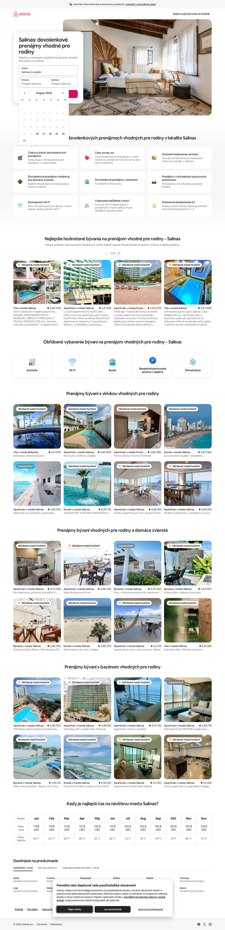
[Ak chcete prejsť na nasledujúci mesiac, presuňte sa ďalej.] (63, 93)
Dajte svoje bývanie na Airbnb (191, 14)
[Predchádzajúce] (106, 253)
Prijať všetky (74, 909)
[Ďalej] (118, 253)
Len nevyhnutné (112, 909)
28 (50, 133)
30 (63, 133)
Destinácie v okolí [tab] (23, 867)
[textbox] (33, 84)
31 (24, 140)
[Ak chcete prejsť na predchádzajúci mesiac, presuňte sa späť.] (25, 93)
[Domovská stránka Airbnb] (21, 14)
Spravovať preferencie (150, 909)
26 (37, 133)
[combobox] (48, 72)
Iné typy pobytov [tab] (47, 867)
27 (43, 133)
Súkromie (42, 924)
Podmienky (56, 924)
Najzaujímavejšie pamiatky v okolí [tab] (80, 867)
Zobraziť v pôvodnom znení (141, 4)
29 (56, 133)
